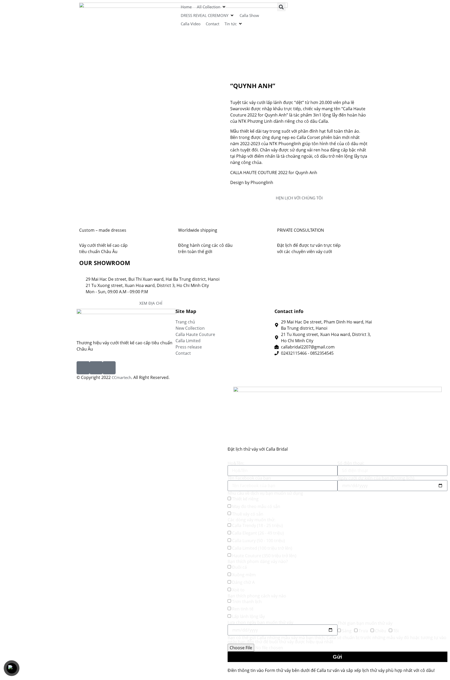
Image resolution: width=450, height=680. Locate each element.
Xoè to (238, 590)
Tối (396, 631)
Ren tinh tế (242, 609)
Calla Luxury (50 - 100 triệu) (258, 540)
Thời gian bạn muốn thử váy (365, 623)
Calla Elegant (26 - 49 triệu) (258, 533)
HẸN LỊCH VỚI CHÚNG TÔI (299, 197)
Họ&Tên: (236, 463)
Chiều (380, 631)
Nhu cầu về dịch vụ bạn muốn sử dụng (265, 493)
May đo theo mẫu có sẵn (256, 506)
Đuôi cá (239, 567)
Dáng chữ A (243, 582)
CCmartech (121, 377)
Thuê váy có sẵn (247, 514)
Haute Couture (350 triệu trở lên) (264, 556)
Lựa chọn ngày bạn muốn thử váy (260, 622)
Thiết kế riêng (245, 499)
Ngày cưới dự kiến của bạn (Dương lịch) (376, 478)
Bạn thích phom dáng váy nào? (258, 561)
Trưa (363, 631)
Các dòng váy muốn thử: (251, 520)
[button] (211, 7)
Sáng (347, 631)
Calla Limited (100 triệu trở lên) (262, 548)
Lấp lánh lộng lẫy (248, 616)
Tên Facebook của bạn (249, 478)
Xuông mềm (244, 575)
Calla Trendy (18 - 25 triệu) (257, 525)
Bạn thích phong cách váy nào (257, 596)
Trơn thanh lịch (247, 601)
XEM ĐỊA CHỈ (150, 303)
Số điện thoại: (351, 463)
